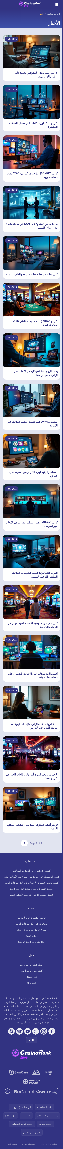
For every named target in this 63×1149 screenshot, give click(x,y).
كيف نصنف (31, 977)
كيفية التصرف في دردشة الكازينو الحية (31, 889)
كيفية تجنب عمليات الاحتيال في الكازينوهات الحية (31, 883)
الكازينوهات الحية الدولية (31, 942)
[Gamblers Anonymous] (36, 1072)
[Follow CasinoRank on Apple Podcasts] (11, 1031)
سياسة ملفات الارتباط (48, 1144)
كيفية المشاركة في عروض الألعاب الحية (31, 895)
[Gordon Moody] (31, 1081)
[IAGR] (49, 1072)
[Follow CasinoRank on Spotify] (19, 1031)
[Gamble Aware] (36, 1091)
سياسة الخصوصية (28, 1144)
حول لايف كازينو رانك (31, 964)
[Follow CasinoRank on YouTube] (27, 1031)
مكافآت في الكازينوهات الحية (31, 923)
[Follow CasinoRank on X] (35, 1031)
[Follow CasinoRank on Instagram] (43, 1031)
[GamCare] (18, 1072)
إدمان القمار (31, 936)
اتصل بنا (31, 983)
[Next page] (24, 843)
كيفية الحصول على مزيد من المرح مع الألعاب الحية (31, 876)
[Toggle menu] (57, 4)
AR (33, 1040)
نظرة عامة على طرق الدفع (31, 930)
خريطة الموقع (11, 1144)
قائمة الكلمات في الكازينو (31, 917)
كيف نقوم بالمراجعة (31, 971)
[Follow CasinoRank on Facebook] (51, 1031)
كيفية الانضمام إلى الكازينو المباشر (32, 870)
